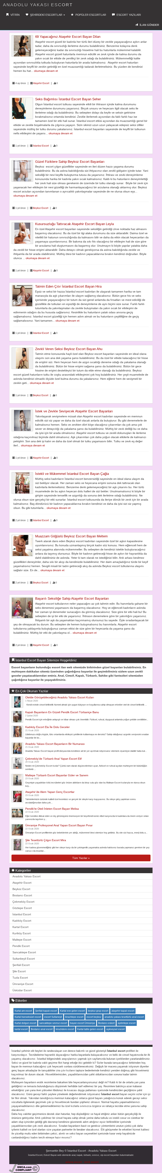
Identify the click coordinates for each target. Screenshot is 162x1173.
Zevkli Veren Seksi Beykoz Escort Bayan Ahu (68, 349)
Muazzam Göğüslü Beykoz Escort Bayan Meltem (71, 536)
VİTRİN (15, 14)
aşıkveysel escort (115, 1029)
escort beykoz (94, 1017)
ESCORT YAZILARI (128, 14)
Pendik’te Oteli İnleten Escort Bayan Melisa (52, 808)
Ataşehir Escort (41, 83)
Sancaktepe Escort (24, 952)
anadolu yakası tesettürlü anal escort (124, 1017)
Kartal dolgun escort (25, 1023)
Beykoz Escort (40, 208)
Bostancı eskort (106, 1023)
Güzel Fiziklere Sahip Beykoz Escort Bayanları (70, 162)
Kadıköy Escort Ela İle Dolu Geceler (47, 727)
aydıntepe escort (127, 1023)
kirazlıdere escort (65, 1029)
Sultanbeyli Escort (23, 958)
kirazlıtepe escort (74, 1017)
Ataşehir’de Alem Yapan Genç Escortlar (49, 791)
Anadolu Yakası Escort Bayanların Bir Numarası (55, 743)
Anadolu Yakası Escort (26, 876)
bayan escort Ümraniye (82, 1023)
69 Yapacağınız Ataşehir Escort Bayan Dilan (67, 37)
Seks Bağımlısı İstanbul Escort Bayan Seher (68, 99)
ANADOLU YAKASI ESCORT (38, 4)
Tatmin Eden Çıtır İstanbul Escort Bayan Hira (68, 286)
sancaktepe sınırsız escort (53, 1023)
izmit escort (91, 1162)
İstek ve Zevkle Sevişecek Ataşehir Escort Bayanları (74, 411)
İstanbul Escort (41, 145)
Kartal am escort (23, 1010)
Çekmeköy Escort (23, 901)
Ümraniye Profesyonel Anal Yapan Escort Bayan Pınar (59, 825)
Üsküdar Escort (22, 990)
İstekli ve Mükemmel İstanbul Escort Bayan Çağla (72, 474)
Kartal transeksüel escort (28, 1017)
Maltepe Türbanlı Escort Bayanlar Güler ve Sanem (56, 775)
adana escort (73, 1162)
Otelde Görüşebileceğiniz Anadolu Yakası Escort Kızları (59, 697)
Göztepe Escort (22, 908)
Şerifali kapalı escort (46, 1010)
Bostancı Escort (22, 895)
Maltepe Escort (21, 939)
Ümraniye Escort (22, 984)
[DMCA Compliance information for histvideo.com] (24, 1168)
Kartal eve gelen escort (72, 1010)
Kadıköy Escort (21, 920)
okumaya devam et (46, 70)
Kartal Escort (20, 927)
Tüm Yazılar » (81, 858)
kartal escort (21, 1029)
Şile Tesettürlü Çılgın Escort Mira (45, 840)
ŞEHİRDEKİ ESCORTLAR (46, 14)
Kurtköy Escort (21, 933)
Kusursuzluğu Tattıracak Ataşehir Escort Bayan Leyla (74, 224)
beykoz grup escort (98, 1010)
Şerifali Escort (21, 965)
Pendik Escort (21, 946)
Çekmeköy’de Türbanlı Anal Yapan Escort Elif (53, 758)
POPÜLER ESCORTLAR (90, 14)
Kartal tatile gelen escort (90, 1029)
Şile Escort (19, 971)
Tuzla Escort (20, 977)
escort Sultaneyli (53, 1017)
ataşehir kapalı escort (122, 1010)
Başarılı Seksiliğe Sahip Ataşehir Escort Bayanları (72, 598)
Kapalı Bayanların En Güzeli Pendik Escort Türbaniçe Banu (62, 712)
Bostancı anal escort (42, 1029)
